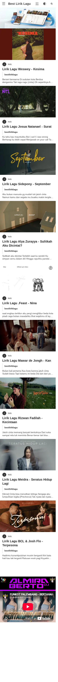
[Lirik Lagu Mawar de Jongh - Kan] (28, 335)
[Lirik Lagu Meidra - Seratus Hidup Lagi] (28, 455)
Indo (10, 64)
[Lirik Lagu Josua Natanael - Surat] (28, 101)
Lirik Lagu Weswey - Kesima (23, 69)
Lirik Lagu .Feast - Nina (19, 303)
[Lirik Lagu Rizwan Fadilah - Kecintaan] (28, 393)
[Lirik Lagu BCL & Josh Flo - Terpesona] (28, 516)
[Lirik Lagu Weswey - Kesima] (28, 44)
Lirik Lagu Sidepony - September (26, 184)
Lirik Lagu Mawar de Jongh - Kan (26, 360)
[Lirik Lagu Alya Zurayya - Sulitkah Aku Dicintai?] (28, 216)
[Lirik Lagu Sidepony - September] (28, 159)
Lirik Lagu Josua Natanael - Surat (27, 126)
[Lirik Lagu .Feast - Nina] (28, 278)
